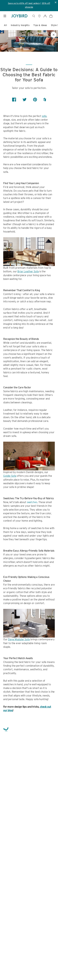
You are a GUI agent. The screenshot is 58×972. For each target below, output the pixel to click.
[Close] (54, 936)
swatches (32, 502)
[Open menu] (5, 16)
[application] (48, 962)
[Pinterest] (35, 99)
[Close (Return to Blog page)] (53, 35)
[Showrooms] (39, 16)
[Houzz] (45, 99)
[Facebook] (14, 99)
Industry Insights (20, 25)
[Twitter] (25, 99)
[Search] (33, 16)
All (5, 25)
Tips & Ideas (40, 25)
